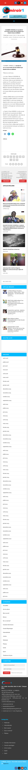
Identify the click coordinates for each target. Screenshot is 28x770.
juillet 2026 (6, 362)
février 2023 (6, 519)
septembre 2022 (7, 538)
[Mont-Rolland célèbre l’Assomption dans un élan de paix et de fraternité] (5, 320)
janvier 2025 (6, 431)
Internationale (6, 632)
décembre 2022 (7, 527)
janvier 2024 (6, 477)
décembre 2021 (7, 573)
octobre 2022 (6, 535)
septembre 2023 (7, 492)
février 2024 (6, 473)
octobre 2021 (6, 581)
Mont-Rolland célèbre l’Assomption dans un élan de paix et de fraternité (16, 320)
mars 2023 (5, 515)
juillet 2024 (6, 454)
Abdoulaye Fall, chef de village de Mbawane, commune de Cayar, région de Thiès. (13, 269)
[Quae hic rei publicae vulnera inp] (14, 240)
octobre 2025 (6, 396)
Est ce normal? (8, 730)
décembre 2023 (7, 481)
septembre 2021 (7, 584)
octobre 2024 (6, 442)
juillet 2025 (6, 408)
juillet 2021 (5, 592)
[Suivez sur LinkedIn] (25, 3)
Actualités (5, 37)
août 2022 (5, 542)
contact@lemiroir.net (8, 704)
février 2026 (6, 381)
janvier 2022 (6, 569)
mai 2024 (5, 462)
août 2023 (5, 496)
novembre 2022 (7, 531)
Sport (4, 651)
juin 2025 (5, 412)
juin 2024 (5, 458)
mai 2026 (5, 369)
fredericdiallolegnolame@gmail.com (12, 708)
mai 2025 (5, 415)
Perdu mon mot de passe (16, 672)
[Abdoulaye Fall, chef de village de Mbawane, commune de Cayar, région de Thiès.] (14, 259)
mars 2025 (5, 423)
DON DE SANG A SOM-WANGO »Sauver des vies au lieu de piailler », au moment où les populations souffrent (16, 329)
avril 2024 (5, 465)
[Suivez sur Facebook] (15, 3)
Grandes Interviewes (8, 624)
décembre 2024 (7, 435)
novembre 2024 (7, 439)
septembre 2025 (7, 400)
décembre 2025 (7, 389)
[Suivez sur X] (19, 3)
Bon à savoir (7, 728)
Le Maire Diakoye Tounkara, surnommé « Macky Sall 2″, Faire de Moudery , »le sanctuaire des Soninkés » (16, 293)
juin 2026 (5, 366)
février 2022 (6, 565)
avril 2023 (5, 511)
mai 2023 (5, 508)
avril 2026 (5, 373)
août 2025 (5, 404)
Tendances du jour (17, 37)
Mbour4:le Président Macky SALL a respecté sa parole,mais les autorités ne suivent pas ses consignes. (14, 205)
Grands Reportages (8, 628)
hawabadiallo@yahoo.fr (9, 706)
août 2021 (5, 588)
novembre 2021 (7, 577)
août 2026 (5, 358)
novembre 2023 (7, 485)
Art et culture (6, 609)
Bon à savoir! (6, 613)
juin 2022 (5, 550)
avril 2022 (5, 558)
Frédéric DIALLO (13, 35)
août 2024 (5, 450)
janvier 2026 (6, 385)
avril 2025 (5, 419)
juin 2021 (5, 596)
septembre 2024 (7, 446)
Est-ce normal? (7, 620)
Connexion (6, 672)
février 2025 (6, 427)
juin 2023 (5, 504)
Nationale (5, 640)
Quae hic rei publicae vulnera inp (11, 249)
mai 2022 (5, 554)
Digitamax (5, 763)
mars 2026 (5, 377)
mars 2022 (5, 561)
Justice (10, 37)
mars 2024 (5, 469)
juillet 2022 (6, 546)
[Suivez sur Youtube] (22, 3)
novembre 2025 (7, 392)
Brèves (4, 617)
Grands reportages (9, 745)
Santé (4, 647)
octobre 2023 (6, 488)
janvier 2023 (6, 523)
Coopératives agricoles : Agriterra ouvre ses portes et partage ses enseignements (16, 312)
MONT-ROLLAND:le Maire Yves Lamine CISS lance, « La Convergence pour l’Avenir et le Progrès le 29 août (15, 302)
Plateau (5, 644)
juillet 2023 (6, 500)
